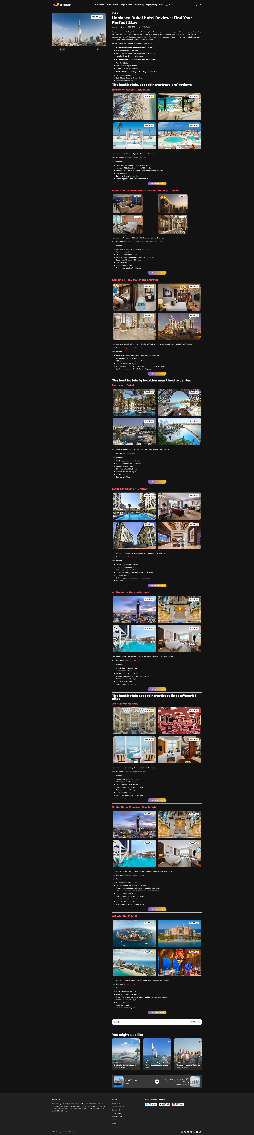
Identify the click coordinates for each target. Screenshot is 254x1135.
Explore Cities (126, 5)
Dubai (115, 13)
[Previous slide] (114, 1056)
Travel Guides (99, 5)
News (161, 5)
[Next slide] (199, 1056)
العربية (167, 5)
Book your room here (157, 183)
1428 (62, 49)
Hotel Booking (139, 5)
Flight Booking (151, 5)
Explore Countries (112, 5)
